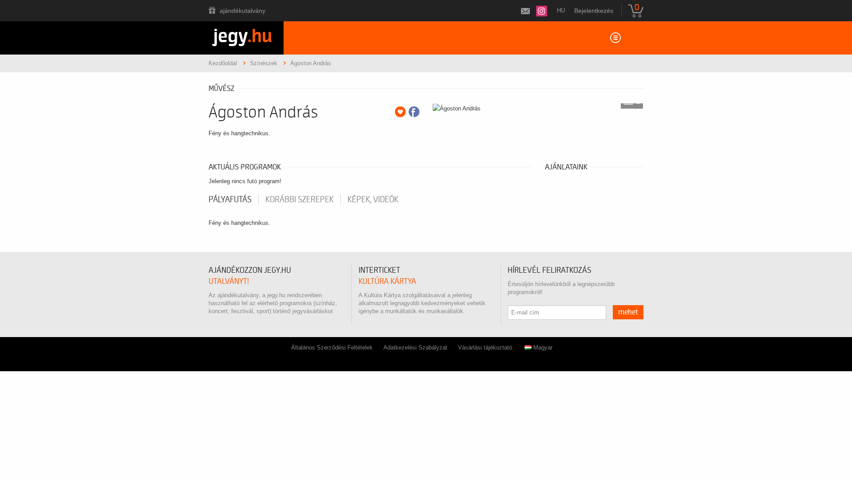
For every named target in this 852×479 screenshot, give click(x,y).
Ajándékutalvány (242, 10)
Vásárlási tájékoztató (485, 347)
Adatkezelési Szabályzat (415, 347)
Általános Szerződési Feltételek (332, 347)
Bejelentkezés (593, 10)
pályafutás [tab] (230, 199)
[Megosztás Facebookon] (414, 111)
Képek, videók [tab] (372, 199)
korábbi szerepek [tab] (299, 199)
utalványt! (229, 281)
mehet (628, 312)
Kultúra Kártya (387, 281)
